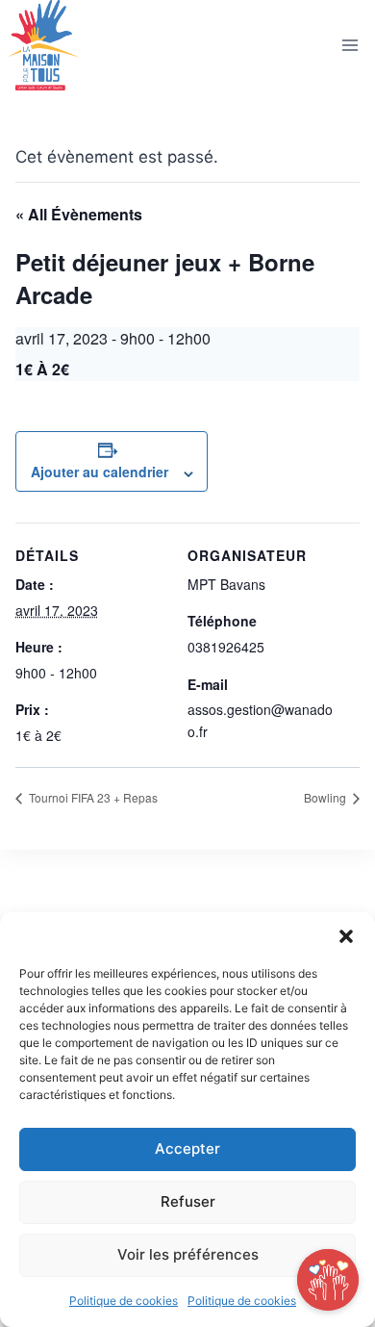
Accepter (187, 1148)
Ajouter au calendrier (99, 471)
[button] (346, 936)
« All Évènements (78, 214)
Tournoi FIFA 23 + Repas (92, 797)
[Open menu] (349, 46)
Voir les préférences (188, 1254)
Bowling (326, 797)
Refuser (188, 1201)
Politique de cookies (123, 1300)
